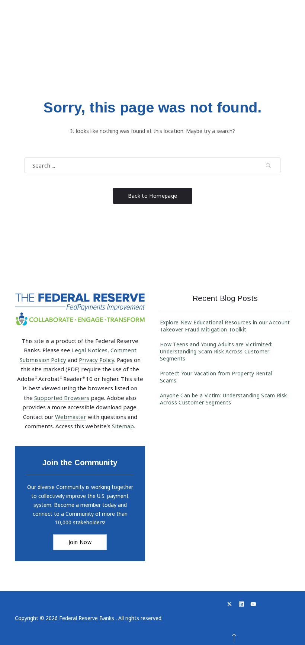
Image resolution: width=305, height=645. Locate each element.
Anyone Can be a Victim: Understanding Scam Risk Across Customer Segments (223, 399)
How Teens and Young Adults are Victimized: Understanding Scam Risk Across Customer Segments (216, 351)
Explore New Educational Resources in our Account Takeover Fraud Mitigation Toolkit (225, 326)
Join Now (80, 542)
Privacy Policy (96, 359)
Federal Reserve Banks (87, 618)
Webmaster (70, 416)
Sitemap (123, 426)
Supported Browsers (61, 397)
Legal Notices (89, 350)
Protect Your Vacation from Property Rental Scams (216, 377)
